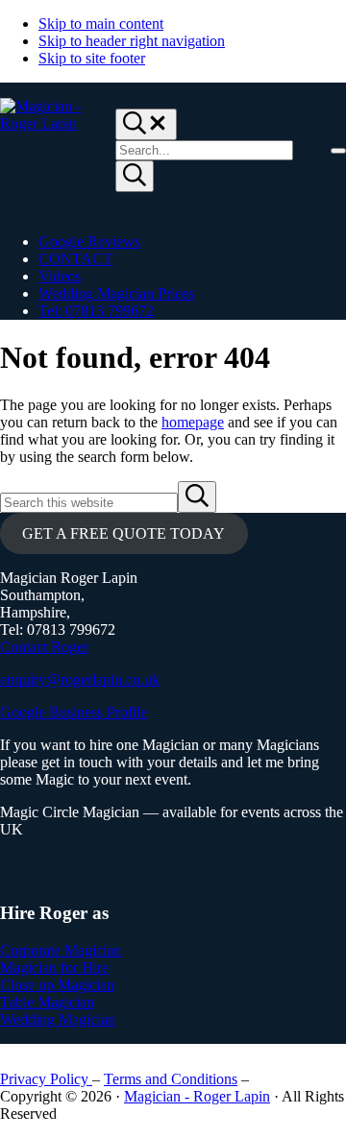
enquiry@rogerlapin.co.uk (80, 679)
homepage (192, 422)
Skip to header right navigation (131, 41)
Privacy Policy (46, 1079)
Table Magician (47, 1002)
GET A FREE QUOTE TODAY (123, 533)
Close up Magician (57, 985)
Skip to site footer (91, 58)
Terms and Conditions (170, 1079)
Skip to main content (100, 23)
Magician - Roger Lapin (197, 1096)
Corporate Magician (60, 950)
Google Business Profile (73, 712)
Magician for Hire (54, 967)
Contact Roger (44, 647)
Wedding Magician (57, 1019)
